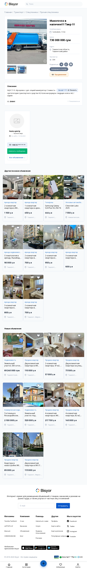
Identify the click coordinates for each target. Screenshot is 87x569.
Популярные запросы (59, 536)
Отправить (63, 506)
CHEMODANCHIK (10, 536)
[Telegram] (61, 64)
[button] (44, 40)
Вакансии (23, 526)
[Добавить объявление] (43, 564)
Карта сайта (55, 526)
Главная (8, 12)
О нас (22, 521)
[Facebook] (71, 64)
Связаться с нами (42, 521)
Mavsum (7, 531)
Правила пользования (40, 532)
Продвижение (60, 74)
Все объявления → (17, 157)
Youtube (73, 536)
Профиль (54, 521)
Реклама (39, 538)
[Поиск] (27, 4)
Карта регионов (57, 531)
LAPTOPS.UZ (8, 526)
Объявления (24, 531)
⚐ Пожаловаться (74, 101)
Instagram (73, 531)
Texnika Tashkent (10, 521)
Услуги (38, 526)
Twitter (72, 526)
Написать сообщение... (17, 151)
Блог (21, 536)
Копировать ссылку (58, 69)
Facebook (73, 521)
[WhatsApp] (66, 64)
